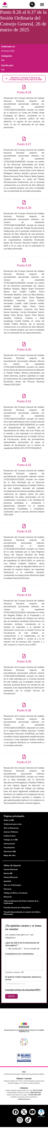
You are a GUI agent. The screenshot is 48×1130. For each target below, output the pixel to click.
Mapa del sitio (10, 855)
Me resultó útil (14, 949)
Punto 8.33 (24, 531)
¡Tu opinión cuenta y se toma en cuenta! (23, 927)
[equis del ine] (24, 1112)
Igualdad (7, 881)
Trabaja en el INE (11, 840)
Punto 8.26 (24, 92)
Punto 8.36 (24, 710)
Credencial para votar (13, 824)
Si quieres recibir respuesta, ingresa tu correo (23, 978)
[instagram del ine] (20, 1120)
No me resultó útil (31, 949)
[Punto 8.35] (24, 656)
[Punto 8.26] (24, 87)
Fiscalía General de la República (17, 908)
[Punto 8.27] (24, 139)
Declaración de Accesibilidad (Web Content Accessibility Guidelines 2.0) (24, 1030)
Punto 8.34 (24, 595)
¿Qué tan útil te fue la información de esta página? (22, 944)
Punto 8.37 (24, 762)
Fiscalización (9, 848)
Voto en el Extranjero (12, 885)
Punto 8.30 (24, 349)
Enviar (11, 996)
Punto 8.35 (24, 661)
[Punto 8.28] (24, 202)
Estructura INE (10, 851)
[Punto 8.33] (24, 526)
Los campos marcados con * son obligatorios (19, 936)
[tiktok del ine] (28, 1120)
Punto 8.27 (24, 144)
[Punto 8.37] (24, 757)
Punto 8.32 (24, 465)
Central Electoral (11, 869)
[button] (42, 4)
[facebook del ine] (15, 1112)
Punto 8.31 (24, 401)
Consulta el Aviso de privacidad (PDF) (22, 990)
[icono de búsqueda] (32, 4)
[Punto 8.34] (24, 589)
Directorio (8, 897)
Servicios (7, 889)
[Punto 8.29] (24, 260)
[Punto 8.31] (24, 396)
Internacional (9, 844)
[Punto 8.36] (24, 705)
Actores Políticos (11, 832)
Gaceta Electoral (10, 877)
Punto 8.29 (24, 265)
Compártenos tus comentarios (19, 954)
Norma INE (8, 873)
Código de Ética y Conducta (15, 893)
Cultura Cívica (10, 836)
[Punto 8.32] (24, 459)
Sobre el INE (9, 820)
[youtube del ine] (32, 1112)
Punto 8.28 (24, 207)
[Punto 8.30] (24, 344)
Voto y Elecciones (11, 828)
